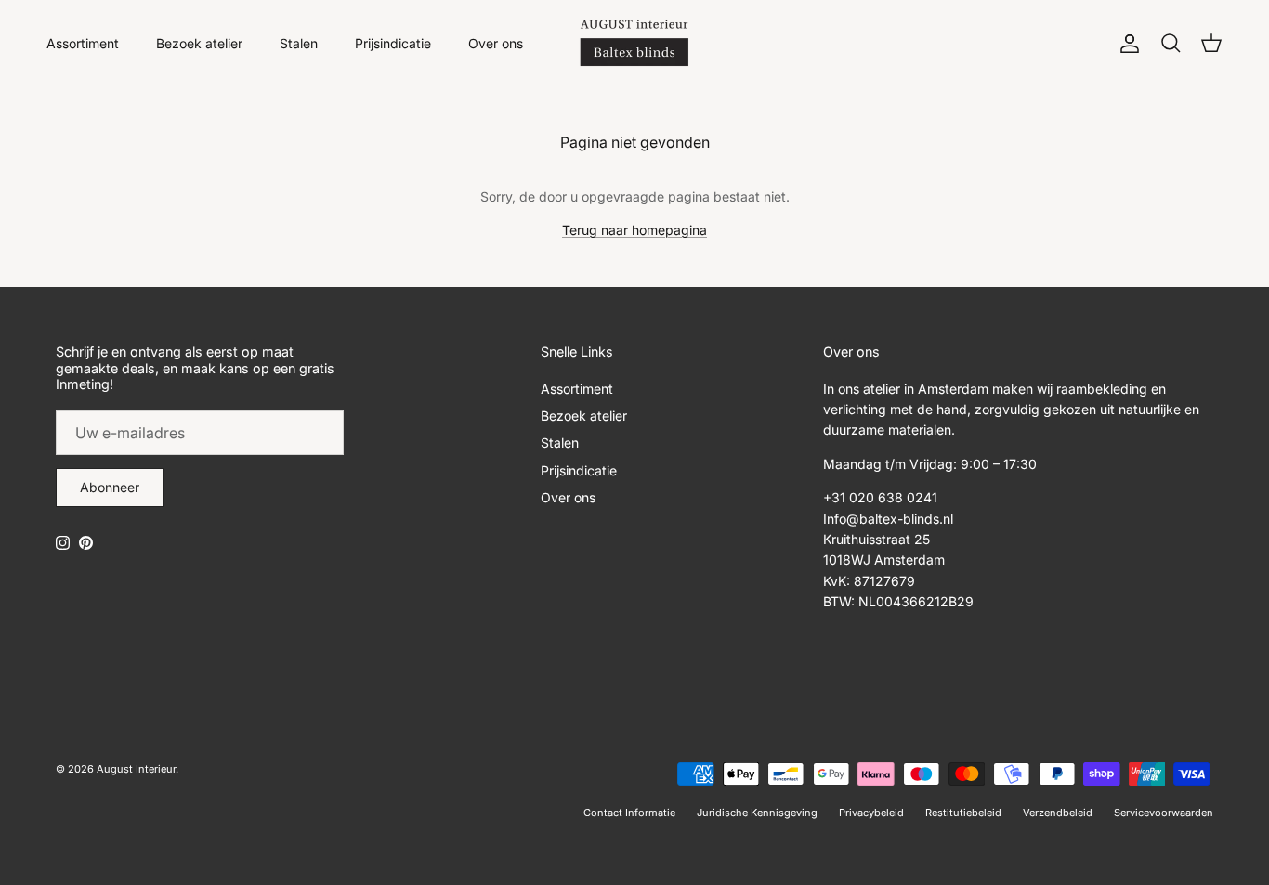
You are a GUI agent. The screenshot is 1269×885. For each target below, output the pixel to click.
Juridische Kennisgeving (757, 812)
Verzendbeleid (1057, 812)
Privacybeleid (871, 812)
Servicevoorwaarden (1163, 812)
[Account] (1126, 44)
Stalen (299, 43)
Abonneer (109, 487)
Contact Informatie (629, 812)
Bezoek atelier (199, 43)
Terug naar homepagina (634, 230)
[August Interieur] (634, 43)
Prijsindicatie (393, 43)
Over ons (495, 43)
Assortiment (82, 43)
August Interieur (136, 768)
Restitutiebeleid (963, 812)
